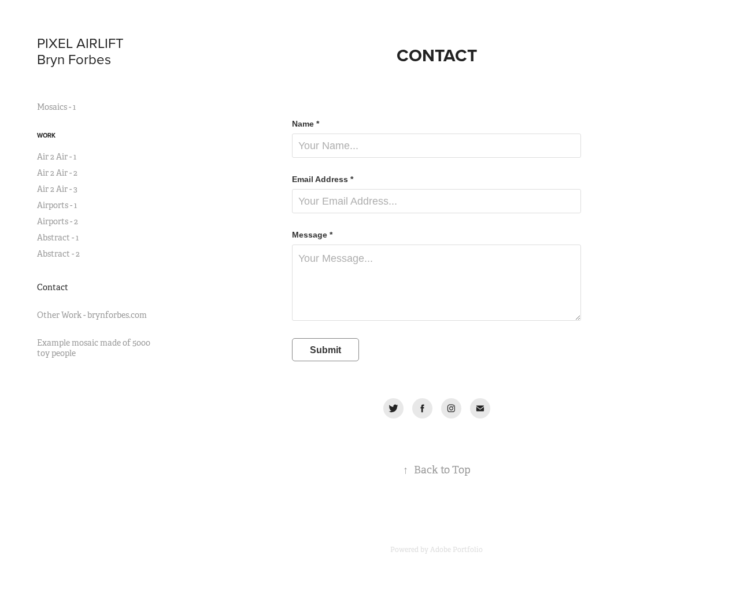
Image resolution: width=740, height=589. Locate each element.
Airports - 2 (57, 221)
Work (46, 135)
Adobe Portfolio (456, 549)
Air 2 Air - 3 (57, 189)
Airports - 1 (57, 205)
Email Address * (322, 179)
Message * (312, 235)
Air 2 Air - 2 (57, 173)
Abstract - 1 (58, 237)
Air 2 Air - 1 (56, 156)
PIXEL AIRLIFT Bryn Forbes (94, 51)
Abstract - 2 (58, 254)
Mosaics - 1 (56, 107)
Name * (305, 124)
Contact (52, 287)
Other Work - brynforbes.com (92, 315)
